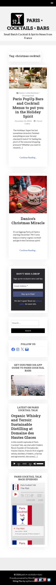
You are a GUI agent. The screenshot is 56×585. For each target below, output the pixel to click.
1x (27, 496)
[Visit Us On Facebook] (40, 579)
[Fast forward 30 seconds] (34, 495)
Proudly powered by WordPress (24, 578)
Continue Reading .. (28, 157)
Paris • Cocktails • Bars (31, 574)
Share (40, 500)
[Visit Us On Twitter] (49, 579)
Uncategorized (28, 95)
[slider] (40, 463)
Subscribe (30, 500)
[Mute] (34, 463)
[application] (28, 463)
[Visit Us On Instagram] (36, 579)
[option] (28, 520)
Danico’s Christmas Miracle (28, 220)
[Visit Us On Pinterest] (44, 579)
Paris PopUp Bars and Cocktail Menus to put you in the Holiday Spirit (28, 107)
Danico (22, 93)
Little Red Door (32, 93)
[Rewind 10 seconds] (22, 495)
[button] (52, 3)
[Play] (14, 463)
